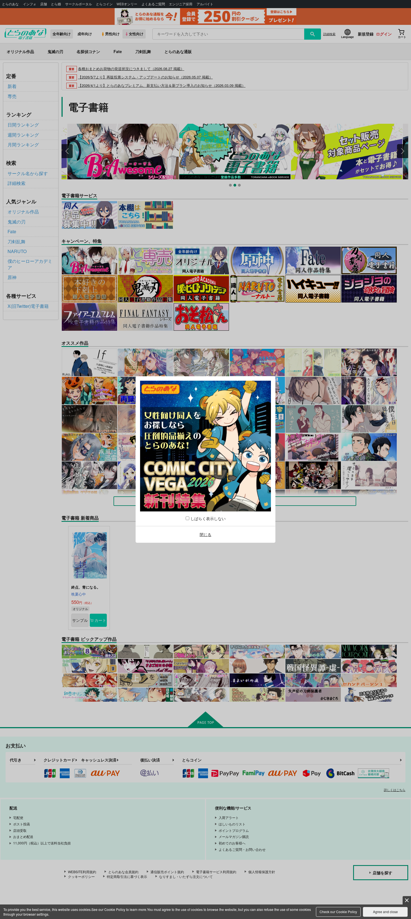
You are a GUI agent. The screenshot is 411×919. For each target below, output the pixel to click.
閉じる (205, 534)
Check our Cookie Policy (338, 911)
